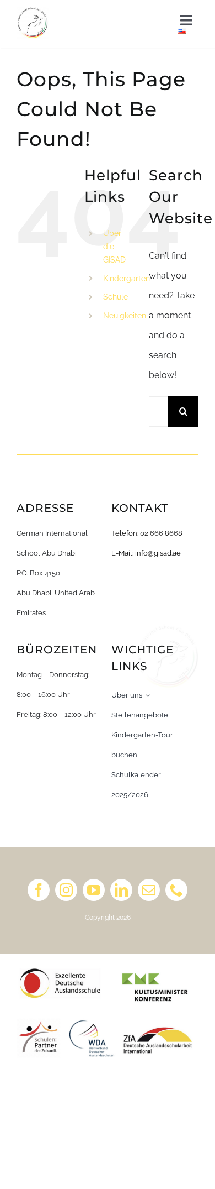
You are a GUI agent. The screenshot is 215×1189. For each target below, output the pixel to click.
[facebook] (39, 890)
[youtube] (94, 890)
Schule (115, 296)
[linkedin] (121, 890)
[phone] (176, 890)
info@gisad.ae (158, 553)
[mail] (149, 890)
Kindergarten (126, 278)
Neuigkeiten (124, 315)
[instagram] (66, 890)
